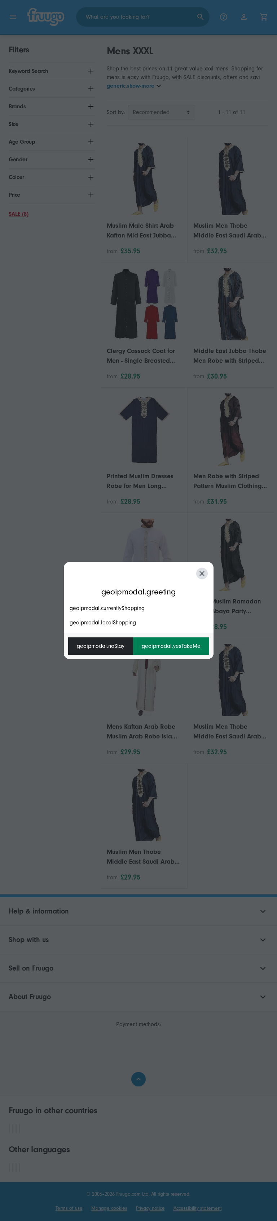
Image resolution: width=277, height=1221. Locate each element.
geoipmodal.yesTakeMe (171, 646)
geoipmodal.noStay (100, 646)
